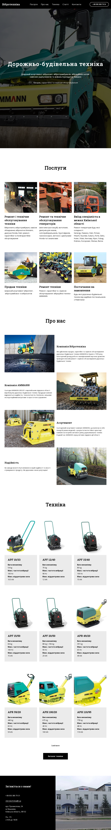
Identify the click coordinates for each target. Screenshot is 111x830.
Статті (66, 4)
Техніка (55, 4)
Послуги (34, 4)
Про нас (45, 4)
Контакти (76, 4)
